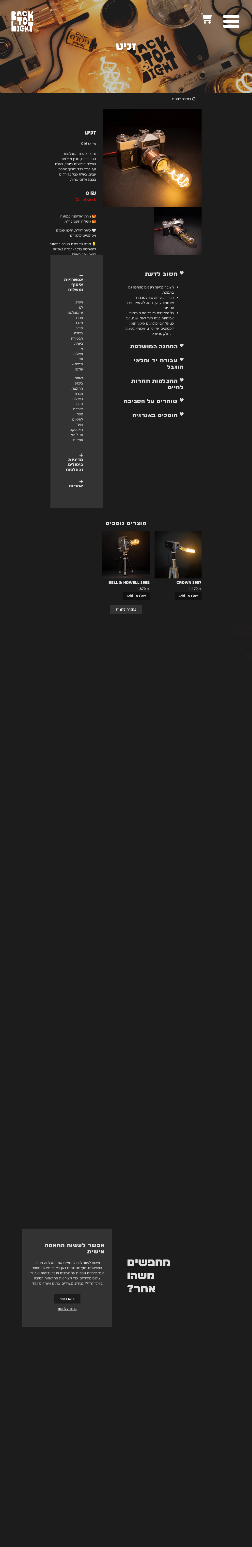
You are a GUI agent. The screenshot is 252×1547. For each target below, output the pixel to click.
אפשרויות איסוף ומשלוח (73, 284)
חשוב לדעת (161, 274)
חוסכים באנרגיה (155, 415)
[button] (152, 274)
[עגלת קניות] (206, 18)
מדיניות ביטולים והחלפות (74, 464)
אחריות (76, 486)
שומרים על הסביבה (151, 401)
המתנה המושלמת (154, 346)
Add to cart (188, 595)
